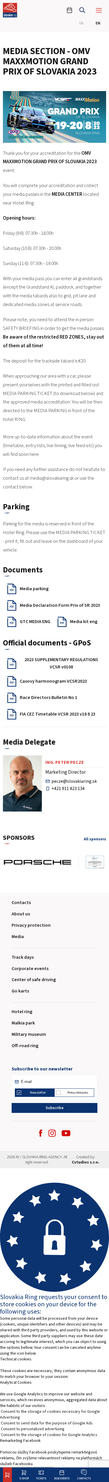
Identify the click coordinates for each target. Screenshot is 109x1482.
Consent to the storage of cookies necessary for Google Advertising (50, 1414)
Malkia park (23, 1023)
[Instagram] (52, 1133)
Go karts (20, 991)
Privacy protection (31, 925)
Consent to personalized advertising (33, 1429)
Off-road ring (25, 1045)
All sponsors (95, 839)
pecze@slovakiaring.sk (74, 781)
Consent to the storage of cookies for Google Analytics (49, 1435)
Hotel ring (22, 1011)
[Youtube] (66, 1133)
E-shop (24, 1478)
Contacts (84, 1478)
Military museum (29, 1034)
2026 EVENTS (61, 1478)
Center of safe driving (34, 979)
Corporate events (30, 968)
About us (21, 914)
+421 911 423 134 (68, 788)
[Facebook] (40, 1133)
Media (18, 936)
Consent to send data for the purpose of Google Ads (47, 1423)
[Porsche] (41, 862)
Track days (23, 957)
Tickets (41, 1478)
